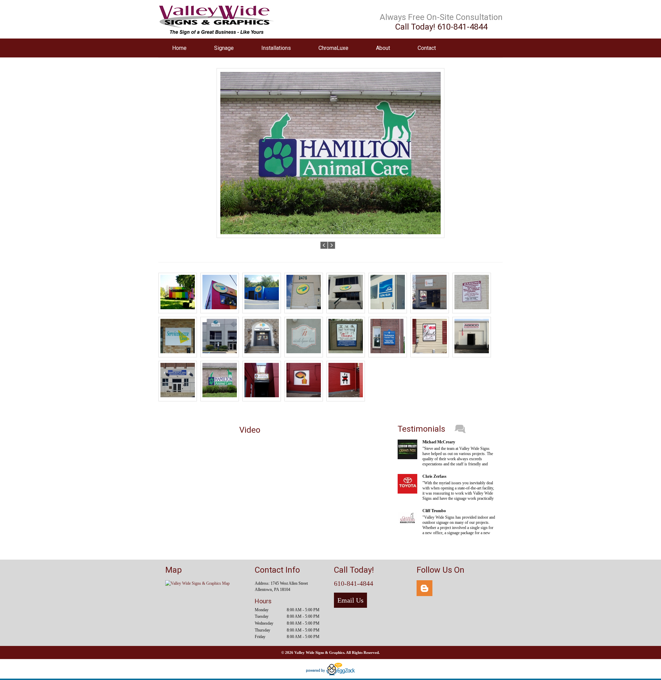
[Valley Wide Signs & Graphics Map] (197, 583)
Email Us (350, 600)
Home (179, 48)
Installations (276, 48)
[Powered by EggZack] (330, 673)
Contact (427, 48)
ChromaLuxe (333, 48)
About (383, 48)
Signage (224, 48)
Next (331, 245)
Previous (324, 245)
